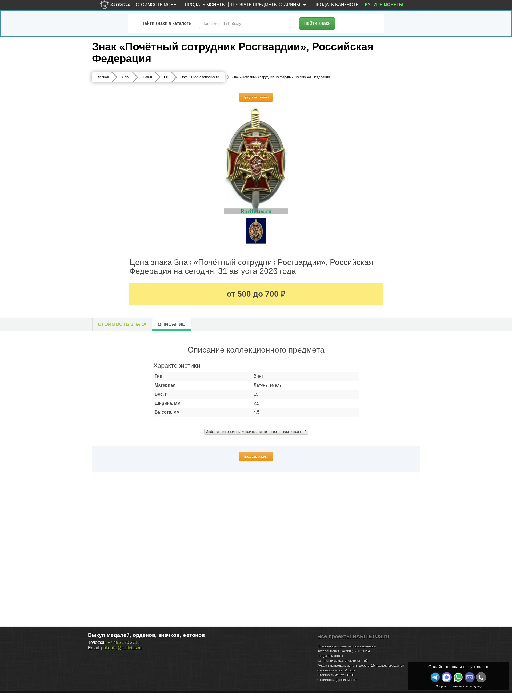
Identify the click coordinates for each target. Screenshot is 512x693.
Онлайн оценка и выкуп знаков (458, 666)
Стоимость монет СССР (335, 675)
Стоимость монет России (336, 670)
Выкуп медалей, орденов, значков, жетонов (146, 635)
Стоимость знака (122, 324)
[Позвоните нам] (481, 677)
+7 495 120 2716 (124, 642)
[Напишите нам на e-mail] (470, 677)
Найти (317, 23)
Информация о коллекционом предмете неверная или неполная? (256, 432)
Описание (171, 324)
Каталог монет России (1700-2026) (343, 651)
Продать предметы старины (266, 4)
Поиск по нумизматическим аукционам (346, 646)
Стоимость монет (157, 4)
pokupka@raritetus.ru (121, 648)
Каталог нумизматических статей (342, 661)
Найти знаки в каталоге (166, 23)
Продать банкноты (336, 4)
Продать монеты (205, 4)
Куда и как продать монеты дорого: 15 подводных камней (360, 665)
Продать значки (256, 97)
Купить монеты (384, 4)
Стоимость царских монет (337, 680)
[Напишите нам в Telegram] (435, 677)
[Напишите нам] (447, 677)
